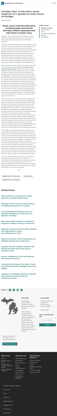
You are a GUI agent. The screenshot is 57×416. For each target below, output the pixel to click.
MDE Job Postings (20, 363)
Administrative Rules (20, 358)
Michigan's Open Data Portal (35, 367)
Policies (5, 393)
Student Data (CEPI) (35, 372)
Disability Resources (8, 401)
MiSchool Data (33, 362)
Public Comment (19, 372)
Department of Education (11, 176)
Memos (17, 365)
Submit (47, 325)
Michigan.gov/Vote (10, 344)
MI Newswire (28, 176)
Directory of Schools (35, 360)
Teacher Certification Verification (6, 370)
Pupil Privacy (18, 374)
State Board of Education (19, 377)
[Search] (52, 3)
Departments (6, 413)
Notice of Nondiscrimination (20, 367)
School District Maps (35, 370)
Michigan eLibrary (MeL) (5, 361)
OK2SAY (32, 364)
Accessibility (6, 397)
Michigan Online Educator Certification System (7, 366)
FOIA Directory (7, 409)
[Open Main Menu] (55, 3)
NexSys (3, 358)
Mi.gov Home (6, 389)
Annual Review (19, 360)
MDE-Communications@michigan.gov (48, 33)
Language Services (8, 405)
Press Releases (19, 370)
